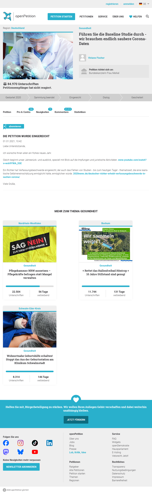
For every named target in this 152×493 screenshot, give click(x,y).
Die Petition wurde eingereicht (26, 136)
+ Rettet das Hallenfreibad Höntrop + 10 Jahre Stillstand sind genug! (106, 272)
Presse (72, 449)
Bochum (105, 223)
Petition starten (61, 16)
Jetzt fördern (76, 419)
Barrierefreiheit (119, 480)
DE (144, 4)
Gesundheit (85, 28)
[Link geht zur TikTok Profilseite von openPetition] (35, 442)
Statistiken (80, 112)
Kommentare (62, 110)
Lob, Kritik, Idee (77, 452)
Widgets (116, 442)
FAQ (114, 438)
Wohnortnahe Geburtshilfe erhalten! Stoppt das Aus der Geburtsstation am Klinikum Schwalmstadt (30, 359)
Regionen (74, 480)
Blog (71, 445)
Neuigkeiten (42, 110)
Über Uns (118, 16)
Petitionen (87, 16)
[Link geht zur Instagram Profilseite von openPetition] (20, 442)
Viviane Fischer (96, 57)
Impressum (118, 477)
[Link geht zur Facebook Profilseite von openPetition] (6, 442)
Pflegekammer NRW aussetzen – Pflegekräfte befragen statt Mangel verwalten (30, 274)
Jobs (72, 442)
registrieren (112, 4)
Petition (7, 112)
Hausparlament (120, 449)
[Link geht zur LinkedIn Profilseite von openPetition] (49, 442)
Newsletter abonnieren (21, 466)
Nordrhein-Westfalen (30, 223)
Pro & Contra (23, 110)
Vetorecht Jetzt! (120, 455)
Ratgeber (74, 466)
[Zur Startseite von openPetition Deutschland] (19, 16)
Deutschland (17, 28)
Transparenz (118, 466)
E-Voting (116, 452)
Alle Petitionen (76, 470)
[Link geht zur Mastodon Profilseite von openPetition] (6, 451)
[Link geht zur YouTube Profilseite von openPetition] (35, 451)
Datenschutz (118, 473)
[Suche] (147, 16)
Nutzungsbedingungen (124, 470)
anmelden (128, 4)
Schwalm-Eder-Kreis (30, 308)
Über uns (74, 438)
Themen (73, 477)
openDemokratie (120, 445)
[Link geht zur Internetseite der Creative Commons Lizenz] (5, 489)
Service (102, 16)
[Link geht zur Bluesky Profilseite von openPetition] (20, 451)
